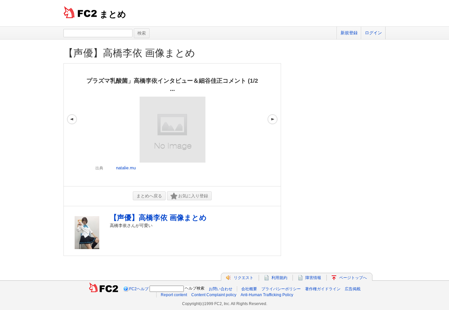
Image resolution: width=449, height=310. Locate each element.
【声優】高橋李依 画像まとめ (129, 52)
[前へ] (72, 125)
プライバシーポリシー (281, 289)
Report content (174, 295)
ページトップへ (353, 277)
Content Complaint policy (213, 295)
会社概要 (249, 289)
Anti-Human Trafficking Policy (267, 295)
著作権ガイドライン (323, 289)
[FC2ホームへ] (103, 289)
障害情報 (313, 277)
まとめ (113, 14)
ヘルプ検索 (194, 288)
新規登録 (349, 32)
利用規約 (279, 277)
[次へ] (272, 125)
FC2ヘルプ (139, 289)
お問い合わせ (220, 289)
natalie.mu (126, 167)
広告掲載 (353, 289)
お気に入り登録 (193, 195)
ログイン (373, 32)
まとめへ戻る (149, 195)
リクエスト (243, 277)
